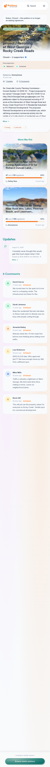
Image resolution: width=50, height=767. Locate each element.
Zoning (7, 127)
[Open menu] (44, 5)
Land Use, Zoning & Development (16, 29)
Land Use (17, 127)
